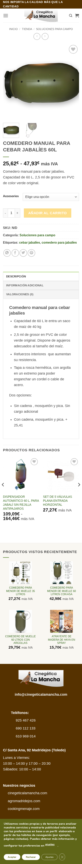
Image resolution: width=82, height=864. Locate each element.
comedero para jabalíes (59, 242)
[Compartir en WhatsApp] (7, 253)
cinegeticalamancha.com (27, 793)
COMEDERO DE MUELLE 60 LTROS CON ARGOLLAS (20, 639)
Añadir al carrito (47, 213)
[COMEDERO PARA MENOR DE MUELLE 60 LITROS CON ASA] (61, 572)
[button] (5, 15)
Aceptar (12, 857)
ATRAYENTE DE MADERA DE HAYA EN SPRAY (61, 639)
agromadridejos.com (24, 801)
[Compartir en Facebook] (15, 253)
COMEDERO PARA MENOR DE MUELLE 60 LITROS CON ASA (61, 591)
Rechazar (31, 857)
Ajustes (49, 857)
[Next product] (36, 36)
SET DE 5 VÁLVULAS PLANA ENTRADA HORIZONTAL (57, 500)
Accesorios (11, 196)
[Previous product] (45, 36)
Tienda (27, 29)
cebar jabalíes (29, 242)
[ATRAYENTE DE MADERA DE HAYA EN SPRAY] (61, 621)
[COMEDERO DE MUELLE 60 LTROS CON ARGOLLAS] (20, 621)
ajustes (50, 844)
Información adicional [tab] (25, 285)
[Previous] (9, 81)
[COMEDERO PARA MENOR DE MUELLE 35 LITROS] (20, 572)
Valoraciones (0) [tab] (20, 294)
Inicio (13, 29)
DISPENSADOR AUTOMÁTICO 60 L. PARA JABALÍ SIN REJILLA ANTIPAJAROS (21, 502)
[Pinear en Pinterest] (31, 253)
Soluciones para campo (54, 29)
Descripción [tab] (16, 276)
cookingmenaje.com (24, 809)
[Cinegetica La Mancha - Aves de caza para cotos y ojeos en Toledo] (41, 15)
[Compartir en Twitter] (23, 253)
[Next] (72, 81)
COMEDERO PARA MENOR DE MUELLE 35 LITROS (20, 591)
